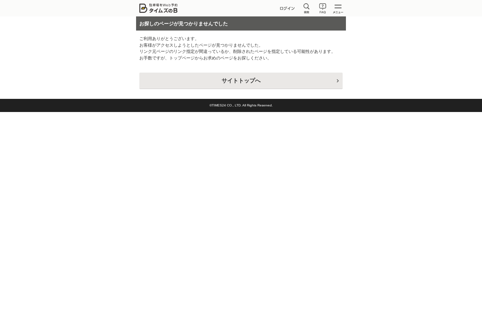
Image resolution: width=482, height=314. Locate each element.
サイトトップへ (241, 81)
